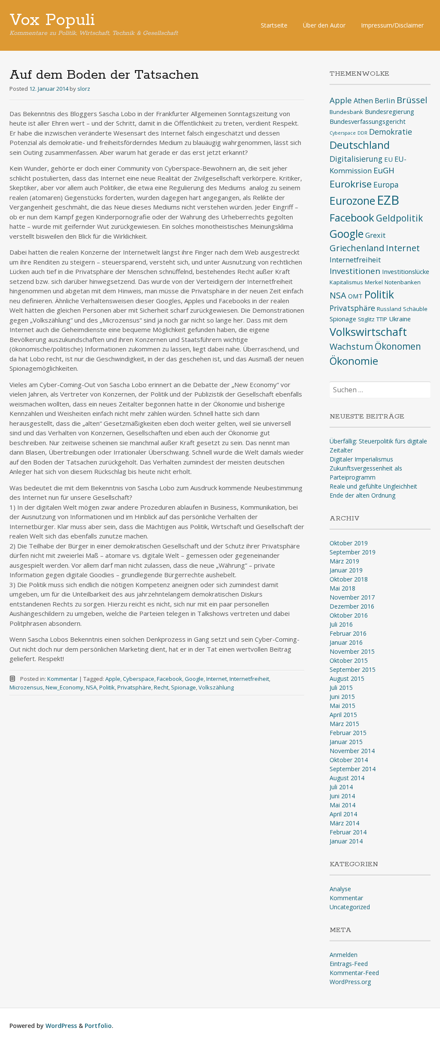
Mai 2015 (342, 705)
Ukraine (400, 318)
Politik (107, 687)
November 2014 (352, 751)
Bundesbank (346, 112)
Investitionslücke (405, 271)
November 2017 (352, 597)
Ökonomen (398, 346)
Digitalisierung (356, 159)
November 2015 (352, 651)
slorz (83, 88)
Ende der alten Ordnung (362, 495)
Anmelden (344, 955)
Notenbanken (403, 282)
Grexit (375, 235)
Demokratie (390, 131)
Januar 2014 (346, 841)
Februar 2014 (348, 832)
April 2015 (343, 715)
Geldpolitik (399, 218)
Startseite (274, 25)
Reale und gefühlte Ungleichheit (373, 486)
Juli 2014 (341, 787)
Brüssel (412, 100)
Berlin (385, 100)
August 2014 (347, 778)
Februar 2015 (348, 733)
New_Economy (64, 687)
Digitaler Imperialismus (361, 459)
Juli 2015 (341, 687)
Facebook (169, 679)
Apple (112, 679)
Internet (216, 679)
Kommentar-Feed (354, 973)
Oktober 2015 (349, 660)
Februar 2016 (348, 633)
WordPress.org (350, 982)
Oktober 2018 (349, 579)
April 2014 (343, 814)
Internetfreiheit (249, 679)
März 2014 (344, 823)
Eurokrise (351, 184)
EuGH (383, 170)
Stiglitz (366, 319)
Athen (363, 100)
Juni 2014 (342, 796)
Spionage (183, 687)
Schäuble (415, 309)
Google (194, 679)
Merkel (374, 282)
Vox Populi (52, 20)
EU (388, 159)
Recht (161, 687)
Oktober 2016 (349, 615)
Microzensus (26, 687)
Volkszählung (216, 687)
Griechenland (357, 248)
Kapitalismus (346, 282)
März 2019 (344, 561)
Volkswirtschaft (368, 331)
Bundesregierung (389, 111)
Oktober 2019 (349, 543)
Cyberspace (138, 679)
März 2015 (344, 724)
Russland (389, 309)
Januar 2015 (346, 742)
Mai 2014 (342, 805)
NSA (91, 687)
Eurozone (352, 201)
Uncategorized (350, 907)
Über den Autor (324, 25)
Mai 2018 (342, 588)
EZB (388, 200)
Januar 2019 (346, 570)
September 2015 (353, 669)
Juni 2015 (342, 696)
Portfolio (98, 1025)
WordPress (61, 1025)
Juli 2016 (341, 624)
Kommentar (62, 679)
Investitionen (355, 271)
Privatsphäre (134, 687)
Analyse (340, 889)
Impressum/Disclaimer (392, 25)
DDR (362, 133)
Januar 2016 (346, 642)
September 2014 (353, 769)
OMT (355, 296)
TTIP (381, 319)
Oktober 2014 (349, 760)
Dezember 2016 (352, 606)
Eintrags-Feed (349, 964)
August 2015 (347, 678)
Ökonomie (354, 361)
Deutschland (360, 145)
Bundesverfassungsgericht (368, 121)
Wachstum (351, 346)
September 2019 (353, 552)
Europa (386, 184)
